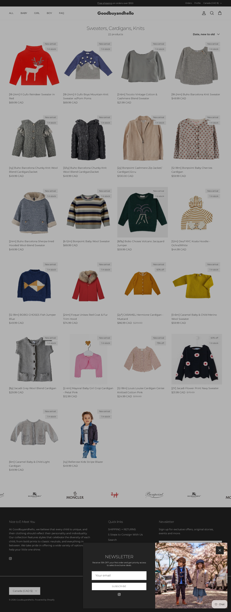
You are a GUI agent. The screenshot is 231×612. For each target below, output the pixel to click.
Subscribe (119, 586)
